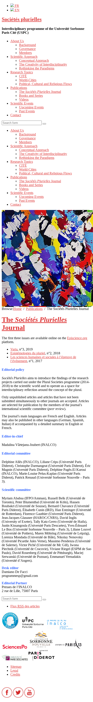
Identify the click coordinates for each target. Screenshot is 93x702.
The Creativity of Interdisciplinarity (43, 64)
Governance (27, 49)
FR (16, 6)
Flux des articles (25, 606)
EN (16, 10)
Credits (15, 674)
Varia (14, 349)
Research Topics (21, 72)
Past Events (27, 111)
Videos (24, 99)
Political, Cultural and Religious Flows (45, 84)
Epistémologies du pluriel (27, 353)
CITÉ (23, 76)
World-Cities (27, 80)
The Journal (40, 92)
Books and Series (31, 95)
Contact (15, 115)
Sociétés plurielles (22, 19)
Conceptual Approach (34, 60)
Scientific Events (21, 103)
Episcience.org (77, 338)
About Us (17, 41)
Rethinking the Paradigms (36, 68)
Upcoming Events (31, 107)
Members (25, 53)
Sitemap (15, 666)
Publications (18, 88)
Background (27, 45)
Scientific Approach (23, 56)
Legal (14, 670)
